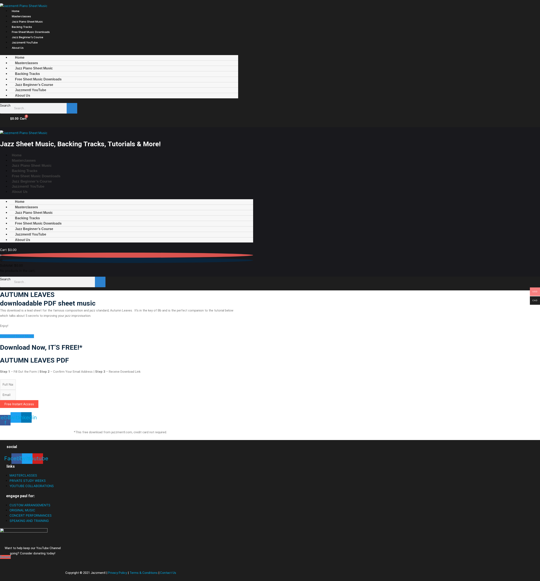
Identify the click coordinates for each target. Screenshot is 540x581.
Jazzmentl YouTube (25, 42)
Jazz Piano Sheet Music (27, 21)
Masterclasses (21, 16)
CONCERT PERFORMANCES (30, 515)
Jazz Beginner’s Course (27, 37)
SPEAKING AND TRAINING (29, 521)
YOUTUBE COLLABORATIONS (31, 486)
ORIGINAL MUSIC (22, 510)
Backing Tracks (22, 26)
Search (5, 105)
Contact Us (168, 573)
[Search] (72, 108)
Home (15, 11)
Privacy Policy (118, 573)
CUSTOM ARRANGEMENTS (29, 505)
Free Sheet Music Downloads (31, 32)
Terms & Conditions (144, 573)
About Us (18, 47)
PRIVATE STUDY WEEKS (27, 481)
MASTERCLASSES (23, 475)
